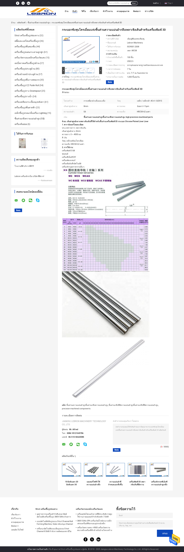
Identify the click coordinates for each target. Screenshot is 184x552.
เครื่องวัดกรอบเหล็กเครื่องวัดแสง (30, 57)
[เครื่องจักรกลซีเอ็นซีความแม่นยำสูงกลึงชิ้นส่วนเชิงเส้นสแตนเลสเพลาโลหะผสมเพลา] (159, 469)
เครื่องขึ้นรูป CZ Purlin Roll (27, 85)
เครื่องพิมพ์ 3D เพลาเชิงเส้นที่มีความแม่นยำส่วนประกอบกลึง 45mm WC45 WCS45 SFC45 (137, 483)
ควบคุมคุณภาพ (123, 11)
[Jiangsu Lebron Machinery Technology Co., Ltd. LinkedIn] (28, 3)
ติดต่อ (110, 82)
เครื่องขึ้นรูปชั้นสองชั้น (25, 46)
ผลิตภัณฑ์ (21, 22)
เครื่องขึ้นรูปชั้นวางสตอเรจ (27, 80)
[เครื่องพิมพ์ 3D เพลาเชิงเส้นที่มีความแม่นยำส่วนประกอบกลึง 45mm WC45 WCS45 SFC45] (137, 469)
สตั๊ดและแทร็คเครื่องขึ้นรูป (27, 41)
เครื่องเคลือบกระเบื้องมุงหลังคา (29, 102)
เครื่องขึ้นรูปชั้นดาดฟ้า (25, 107)
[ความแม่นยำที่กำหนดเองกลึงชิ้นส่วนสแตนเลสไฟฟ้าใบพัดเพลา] (115, 469)
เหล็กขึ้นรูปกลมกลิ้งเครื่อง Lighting (31, 113)
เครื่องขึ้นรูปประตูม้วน (25, 68)
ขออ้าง (156, 3)
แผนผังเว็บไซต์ (17, 530)
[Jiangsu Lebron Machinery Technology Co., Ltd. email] (18, 200)
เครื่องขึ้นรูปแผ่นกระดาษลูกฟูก (29, 52)
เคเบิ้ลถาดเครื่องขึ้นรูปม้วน (27, 63)
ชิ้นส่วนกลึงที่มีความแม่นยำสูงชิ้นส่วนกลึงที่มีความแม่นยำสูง (133, 405)
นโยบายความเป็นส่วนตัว (37, 549)
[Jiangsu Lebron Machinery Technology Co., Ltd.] (41, 12)
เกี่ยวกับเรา (94, 11)
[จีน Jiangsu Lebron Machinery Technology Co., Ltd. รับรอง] (22, 143)
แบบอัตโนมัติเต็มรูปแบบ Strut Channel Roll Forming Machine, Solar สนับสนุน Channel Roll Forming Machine (55, 523)
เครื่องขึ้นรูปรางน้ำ (23, 96)
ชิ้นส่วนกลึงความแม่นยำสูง (39, 22)
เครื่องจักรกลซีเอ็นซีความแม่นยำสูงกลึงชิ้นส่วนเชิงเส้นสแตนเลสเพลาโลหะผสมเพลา (159, 483)
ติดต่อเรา (137, 11)
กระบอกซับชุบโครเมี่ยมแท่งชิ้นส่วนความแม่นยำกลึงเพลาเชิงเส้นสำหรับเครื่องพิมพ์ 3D (81, 80)
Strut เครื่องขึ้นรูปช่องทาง (27, 35)
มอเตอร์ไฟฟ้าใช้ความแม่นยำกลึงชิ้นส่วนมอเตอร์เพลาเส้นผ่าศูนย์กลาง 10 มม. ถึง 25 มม (93, 483)
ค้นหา (134, 3)
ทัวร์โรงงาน (108, 11)
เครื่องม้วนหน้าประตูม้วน (26, 74)
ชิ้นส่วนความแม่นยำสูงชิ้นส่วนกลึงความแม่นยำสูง (87, 405)
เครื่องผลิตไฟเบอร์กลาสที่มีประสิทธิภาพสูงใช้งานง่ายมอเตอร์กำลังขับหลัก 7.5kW (94, 515)
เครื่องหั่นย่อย (21, 124)
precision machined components (76, 409)
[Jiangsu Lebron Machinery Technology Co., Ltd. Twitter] (23, 3)
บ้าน (66, 11)
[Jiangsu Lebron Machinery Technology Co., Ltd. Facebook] (17, 3)
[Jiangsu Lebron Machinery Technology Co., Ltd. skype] (39, 200)
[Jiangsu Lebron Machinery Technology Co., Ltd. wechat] (32, 200)
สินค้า (74, 11)
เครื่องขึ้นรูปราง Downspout (28, 91)
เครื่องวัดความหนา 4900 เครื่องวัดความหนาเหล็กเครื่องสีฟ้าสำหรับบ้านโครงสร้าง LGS (94, 529)
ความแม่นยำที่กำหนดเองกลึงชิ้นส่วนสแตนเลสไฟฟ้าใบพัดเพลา (115, 483)
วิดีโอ (83, 11)
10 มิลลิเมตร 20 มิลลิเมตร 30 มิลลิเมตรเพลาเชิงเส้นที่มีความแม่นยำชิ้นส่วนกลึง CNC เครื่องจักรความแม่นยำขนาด (71, 483)
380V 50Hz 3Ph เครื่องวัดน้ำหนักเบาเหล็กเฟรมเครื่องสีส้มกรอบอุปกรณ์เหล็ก (94, 522)
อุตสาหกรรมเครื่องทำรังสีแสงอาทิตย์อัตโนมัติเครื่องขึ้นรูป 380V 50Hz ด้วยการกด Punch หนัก (54, 516)
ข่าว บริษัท (149, 11)
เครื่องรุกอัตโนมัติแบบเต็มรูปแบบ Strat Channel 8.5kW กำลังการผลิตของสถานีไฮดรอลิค (54, 530)
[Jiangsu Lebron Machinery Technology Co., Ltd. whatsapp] (25, 200)
